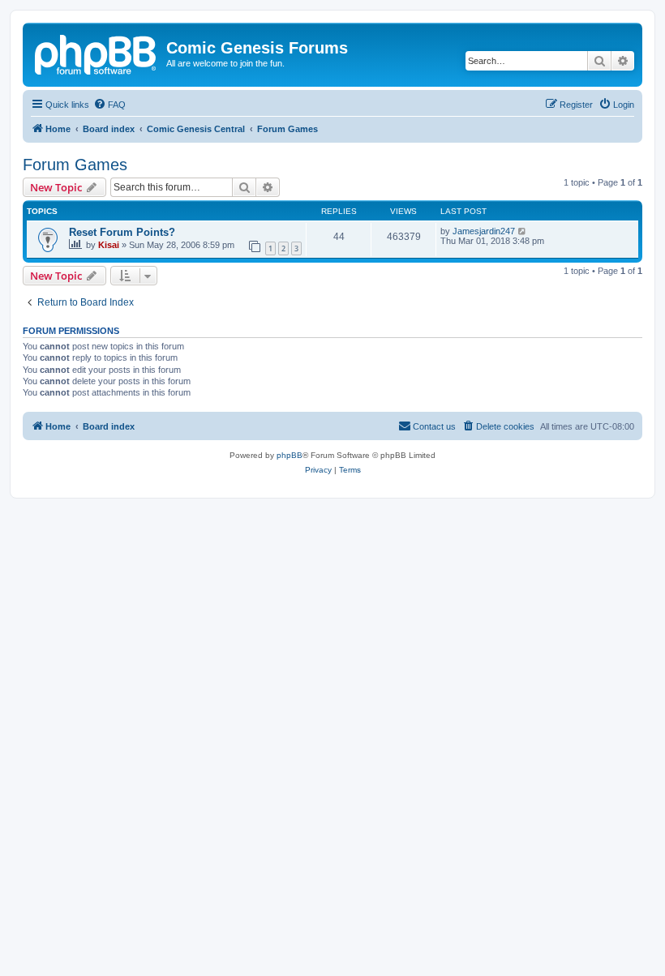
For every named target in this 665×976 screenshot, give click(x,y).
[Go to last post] (522, 231)
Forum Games (75, 164)
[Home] (96, 53)
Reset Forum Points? (122, 232)
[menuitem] (109, 104)
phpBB (289, 455)
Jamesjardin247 (484, 231)
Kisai (108, 245)
